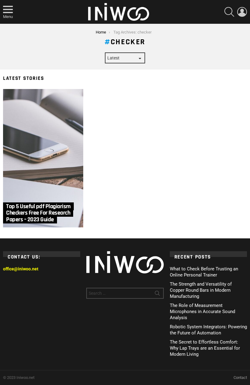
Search (157, 294)
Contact (240, 377)
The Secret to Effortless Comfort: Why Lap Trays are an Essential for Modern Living (205, 348)
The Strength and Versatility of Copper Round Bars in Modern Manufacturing (201, 290)
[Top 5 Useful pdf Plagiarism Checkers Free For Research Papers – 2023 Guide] (43, 158)
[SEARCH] (229, 12)
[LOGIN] (242, 12)
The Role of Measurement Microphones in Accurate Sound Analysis (202, 311)
